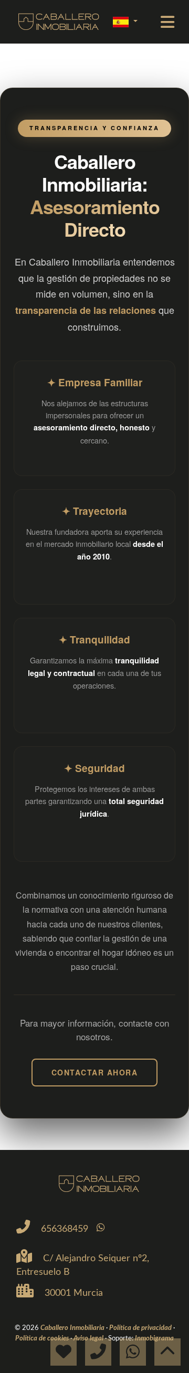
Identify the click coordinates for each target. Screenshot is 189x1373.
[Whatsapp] (100, 1227)
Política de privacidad (141, 1328)
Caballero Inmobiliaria (73, 1328)
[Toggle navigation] (167, 22)
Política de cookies (42, 1338)
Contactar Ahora (94, 1072)
